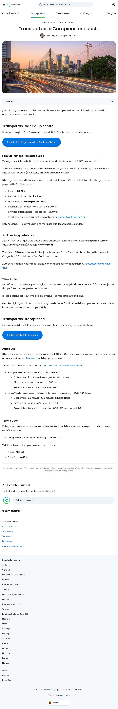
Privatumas (67, 689)
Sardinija (6, 589)
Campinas (58, 22)
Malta (4, 624)
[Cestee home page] (13, 4)
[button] (4, 4)
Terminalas (62, 13)
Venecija (6, 628)
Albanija (6, 638)
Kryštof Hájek (51, 35)
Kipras (5, 648)
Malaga (5, 663)
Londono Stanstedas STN (13, 575)
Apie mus (6, 675)
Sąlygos (56, 689)
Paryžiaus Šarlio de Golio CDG (15, 614)
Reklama (78, 689)
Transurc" (31, 358)
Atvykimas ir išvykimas (12, 546)
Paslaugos (86, 13)
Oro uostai (44, 22)
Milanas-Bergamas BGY (13, 594)
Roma (5, 643)
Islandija (6, 633)
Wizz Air (5, 609)
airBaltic (6, 565)
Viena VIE (6, 570)
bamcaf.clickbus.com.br (71, 217)
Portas (5, 658)
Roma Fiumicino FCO (11, 584)
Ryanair (5, 579)
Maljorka (6, 653)
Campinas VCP (10, 13)
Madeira (6, 619)
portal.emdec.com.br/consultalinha (63, 365)
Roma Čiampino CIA (11, 604)
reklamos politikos (58, 471)
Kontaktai (6, 680)
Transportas (38, 13)
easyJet (5, 599)
